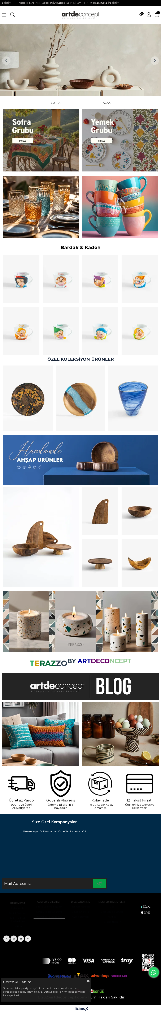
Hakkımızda (17, 908)
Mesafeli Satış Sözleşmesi (49, 916)
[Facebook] (28, 939)
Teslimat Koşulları (80, 906)
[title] (41, 140)
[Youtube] (21, 939)
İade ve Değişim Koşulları (49, 906)
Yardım (112, 916)
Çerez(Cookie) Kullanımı (49, 911)
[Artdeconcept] (80, 60)
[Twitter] (6, 939)
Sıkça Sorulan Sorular (112, 911)
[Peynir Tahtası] (100, 511)
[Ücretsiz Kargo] (21, 783)
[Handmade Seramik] (121, 734)
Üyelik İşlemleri (80, 916)
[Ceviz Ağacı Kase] (140, 511)
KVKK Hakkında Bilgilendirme (17, 919)
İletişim (18, 926)
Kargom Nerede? (112, 921)
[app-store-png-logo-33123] (146, 909)
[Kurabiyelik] (100, 563)
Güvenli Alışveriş (80, 911)
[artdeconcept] (80, 460)
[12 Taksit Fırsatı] (140, 783)
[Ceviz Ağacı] (41, 537)
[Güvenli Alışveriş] (61, 783)
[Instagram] (13, 939)
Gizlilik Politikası (17, 913)
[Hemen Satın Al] (28, 398)
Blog (111, 906)
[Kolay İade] (100, 783)
